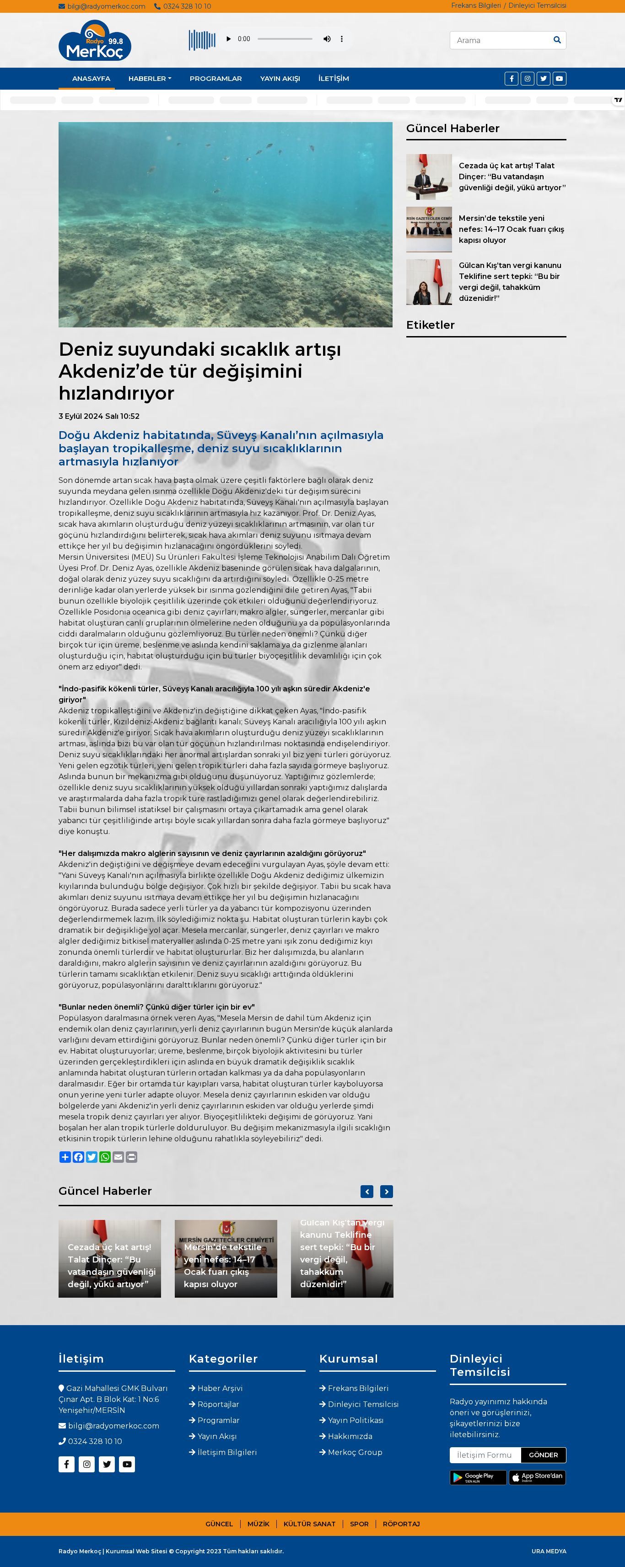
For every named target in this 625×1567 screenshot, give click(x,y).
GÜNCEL (219, 1524)
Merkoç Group (355, 1452)
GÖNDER (543, 1455)
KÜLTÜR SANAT (310, 1524)
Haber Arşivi (220, 1388)
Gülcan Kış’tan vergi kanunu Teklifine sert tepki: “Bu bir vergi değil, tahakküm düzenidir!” (342, 1253)
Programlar (219, 1420)
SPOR (359, 1524)
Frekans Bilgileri (476, 5)
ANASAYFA (91, 78)
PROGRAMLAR (216, 78)
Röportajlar (218, 1404)
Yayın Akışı (217, 1436)
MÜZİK (258, 1524)
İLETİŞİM (333, 78)
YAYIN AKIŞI (280, 78)
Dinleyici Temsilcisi (537, 5)
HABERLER (147, 78)
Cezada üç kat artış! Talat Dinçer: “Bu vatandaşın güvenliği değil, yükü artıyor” (112, 1265)
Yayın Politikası (356, 1420)
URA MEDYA (549, 1551)
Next (386, 1191)
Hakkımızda (350, 1436)
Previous (367, 1191)
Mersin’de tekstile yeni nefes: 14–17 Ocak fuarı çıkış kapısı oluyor (223, 1265)
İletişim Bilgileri (227, 1452)
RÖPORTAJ (401, 1524)
